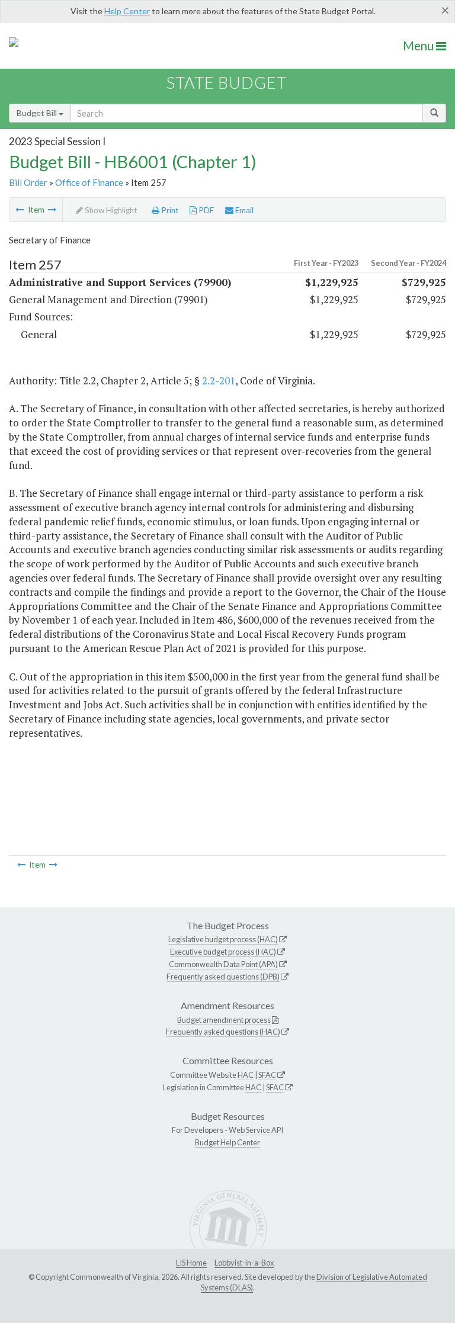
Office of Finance (89, 182)
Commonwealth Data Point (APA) (223, 964)
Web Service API (256, 1130)
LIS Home (191, 1262)
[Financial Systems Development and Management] (52, 209)
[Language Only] (19, 209)
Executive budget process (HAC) (223, 951)
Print (169, 210)
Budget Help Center (227, 1142)
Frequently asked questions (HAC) (223, 1031)
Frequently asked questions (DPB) (223, 976)
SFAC (267, 1075)
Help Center (127, 11)
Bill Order (28, 182)
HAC (246, 1075)
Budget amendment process (224, 1020)
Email (243, 210)
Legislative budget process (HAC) (223, 939)
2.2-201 (218, 380)
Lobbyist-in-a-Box (244, 1262)
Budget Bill (38, 113)
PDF (205, 210)
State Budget (226, 82)
